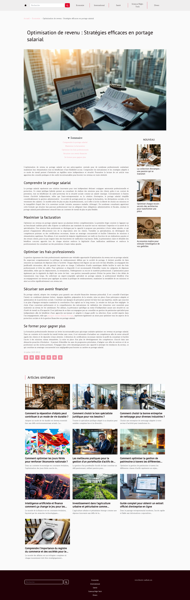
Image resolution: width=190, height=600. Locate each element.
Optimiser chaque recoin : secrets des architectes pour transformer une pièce (148, 207)
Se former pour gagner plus (75, 157)
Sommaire (76, 138)
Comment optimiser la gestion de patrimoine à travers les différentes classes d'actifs (140, 462)
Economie (80, 5)
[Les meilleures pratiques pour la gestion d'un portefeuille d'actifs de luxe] (95, 441)
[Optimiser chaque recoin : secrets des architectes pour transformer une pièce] (149, 190)
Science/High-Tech (137, 5)
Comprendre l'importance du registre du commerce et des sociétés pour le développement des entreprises (46, 551)
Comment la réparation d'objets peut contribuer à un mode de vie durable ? (46, 415)
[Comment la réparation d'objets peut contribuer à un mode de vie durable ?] (47, 396)
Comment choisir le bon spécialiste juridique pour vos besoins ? (92, 415)
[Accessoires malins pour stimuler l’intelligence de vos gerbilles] (149, 227)
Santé (118, 5)
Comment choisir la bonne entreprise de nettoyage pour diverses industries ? (142, 415)
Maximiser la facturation (75, 146)
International (99, 5)
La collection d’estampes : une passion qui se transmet (149, 171)
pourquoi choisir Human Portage (60, 315)
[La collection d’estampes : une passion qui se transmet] (149, 155)
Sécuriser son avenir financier (75, 153)
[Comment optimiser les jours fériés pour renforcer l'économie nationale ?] (47, 441)
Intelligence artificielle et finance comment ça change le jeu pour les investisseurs (45, 506)
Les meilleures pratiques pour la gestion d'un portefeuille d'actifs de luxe (93, 462)
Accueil (27, 18)
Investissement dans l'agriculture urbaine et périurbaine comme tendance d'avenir (91, 506)
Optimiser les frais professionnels (75, 149)
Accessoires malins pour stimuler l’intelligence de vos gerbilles (148, 244)
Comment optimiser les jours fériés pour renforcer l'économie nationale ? (46, 460)
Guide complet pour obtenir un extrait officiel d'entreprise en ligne (141, 504)
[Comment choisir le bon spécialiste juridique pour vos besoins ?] (95, 396)
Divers (156, 5)
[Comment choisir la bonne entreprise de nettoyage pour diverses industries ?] (142, 396)
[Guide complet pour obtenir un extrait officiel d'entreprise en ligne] (142, 486)
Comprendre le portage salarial (75, 142)
